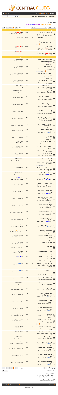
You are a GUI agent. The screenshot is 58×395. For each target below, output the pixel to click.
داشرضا (48, 316)
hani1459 (48, 174)
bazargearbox (47, 77)
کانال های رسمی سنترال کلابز (45, 32)
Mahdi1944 (47, 34)
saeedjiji (19, 342)
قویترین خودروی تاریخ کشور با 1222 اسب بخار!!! (45, 205)
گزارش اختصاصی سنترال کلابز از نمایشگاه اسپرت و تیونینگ (45, 60)
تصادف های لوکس (48, 178)
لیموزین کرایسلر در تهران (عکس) (45, 326)
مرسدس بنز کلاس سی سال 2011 (44, 168)
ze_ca (49, 186)
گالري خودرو (52, 22)
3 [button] (10, 27)
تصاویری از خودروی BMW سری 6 (45, 251)
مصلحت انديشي (48, 46)
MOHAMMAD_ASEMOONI (45, 24)
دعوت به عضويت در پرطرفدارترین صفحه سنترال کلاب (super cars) (44, 184)
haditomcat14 (47, 321)
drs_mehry (48, 303)
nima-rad (48, 284)
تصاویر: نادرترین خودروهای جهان (45, 173)
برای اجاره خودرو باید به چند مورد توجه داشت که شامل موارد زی (45, 118)
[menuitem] (47, 14)
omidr (20, 277)
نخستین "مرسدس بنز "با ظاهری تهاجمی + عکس (45, 257)
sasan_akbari (47, 87)
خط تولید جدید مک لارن (46, 337)
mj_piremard (18, 282)
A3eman (48, 132)
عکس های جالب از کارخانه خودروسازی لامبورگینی (46, 294)
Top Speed (19, 66)
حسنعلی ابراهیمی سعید (45, 99)
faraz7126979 (18, 293)
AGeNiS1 (48, 226)
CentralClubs (27, 387)
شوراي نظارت (27, 24)
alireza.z (19, 307)
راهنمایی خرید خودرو (47, 154)
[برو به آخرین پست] (15, 32)
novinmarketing (47, 113)
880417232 (18, 319)
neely (20, 225)
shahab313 (18, 172)
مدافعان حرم (19, 153)
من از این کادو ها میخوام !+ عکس (44, 342)
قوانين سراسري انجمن (47, 52)
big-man (19, 263)
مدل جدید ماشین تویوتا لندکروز (45, 124)
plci (49, 155)
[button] (16, 28)
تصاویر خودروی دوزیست (47, 242)
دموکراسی (48, 279)
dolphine (48, 289)
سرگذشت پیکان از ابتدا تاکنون (45, 230)
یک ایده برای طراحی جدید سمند (45, 319)
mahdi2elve (47, 150)
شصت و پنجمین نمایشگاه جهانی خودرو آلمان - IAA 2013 (45, 198)
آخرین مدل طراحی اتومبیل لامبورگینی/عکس (46, 130)
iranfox (19, 37)
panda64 (19, 314)
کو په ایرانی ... (49, 288)
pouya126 (19, 146)
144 (49, 244)
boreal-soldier (47, 232)
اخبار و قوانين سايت (40, 35)
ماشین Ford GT (48, 136)
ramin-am (19, 204)
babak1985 (18, 326)
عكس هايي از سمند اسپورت (46, 91)
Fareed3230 (47, 68)
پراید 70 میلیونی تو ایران (46, 225)
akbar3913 (48, 143)
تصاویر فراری (49, 246)
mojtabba (48, 338)
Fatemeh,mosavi (17, 90)
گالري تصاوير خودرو (48, 66)
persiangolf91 (18, 235)
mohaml (19, 347)
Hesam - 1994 (18, 129)
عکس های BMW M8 (47, 86)
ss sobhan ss (47, 82)
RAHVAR (32, 24)
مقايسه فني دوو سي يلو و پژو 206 (44, 264)
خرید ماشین (49, 314)
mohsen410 (47, 138)
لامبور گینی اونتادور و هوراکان (45, 80)
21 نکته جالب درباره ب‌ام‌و (46, 141)
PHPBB (31, 387)
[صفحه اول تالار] (29, 7)
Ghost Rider (18, 300)
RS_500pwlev (18, 59)
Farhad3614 (47, 92)
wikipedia (48, 169)
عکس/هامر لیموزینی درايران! (45, 332)
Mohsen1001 (37, 24)
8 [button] (4, 27)
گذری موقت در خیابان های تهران (45, 278)
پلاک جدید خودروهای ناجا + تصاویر (44, 283)
